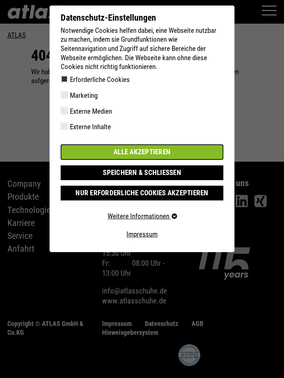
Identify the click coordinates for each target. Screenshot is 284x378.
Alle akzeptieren (142, 152)
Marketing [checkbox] (84, 95)
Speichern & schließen (142, 172)
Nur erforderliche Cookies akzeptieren (141, 193)
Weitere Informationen (139, 216)
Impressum (142, 234)
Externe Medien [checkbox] (91, 111)
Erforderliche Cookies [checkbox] (100, 79)
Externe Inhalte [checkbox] (90, 127)
